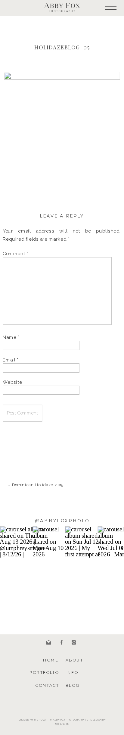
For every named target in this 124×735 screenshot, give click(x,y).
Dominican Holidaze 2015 (38, 485)
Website (12, 382)
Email (11, 359)
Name (11, 337)
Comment (16, 253)
